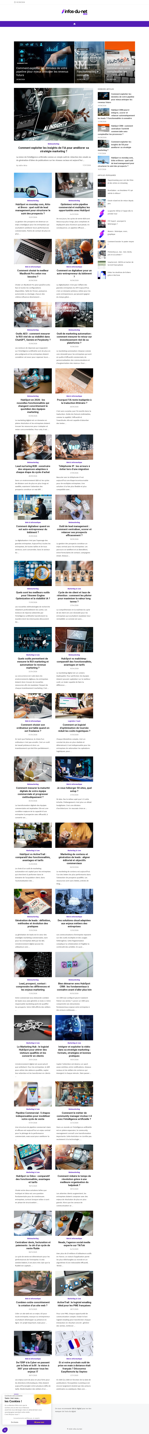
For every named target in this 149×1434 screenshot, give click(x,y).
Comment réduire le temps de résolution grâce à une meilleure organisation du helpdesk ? (74, 1180)
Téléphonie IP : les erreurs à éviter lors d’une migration (74, 467)
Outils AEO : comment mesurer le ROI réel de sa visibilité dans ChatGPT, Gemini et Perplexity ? (33, 337)
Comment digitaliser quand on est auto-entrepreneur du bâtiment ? (33, 529)
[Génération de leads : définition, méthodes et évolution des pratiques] (33, 901)
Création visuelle (105, 29)
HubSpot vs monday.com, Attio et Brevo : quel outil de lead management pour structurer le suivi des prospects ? (32, 209)
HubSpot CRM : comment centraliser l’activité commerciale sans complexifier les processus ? (115, 130)
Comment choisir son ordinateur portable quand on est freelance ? (33, 728)
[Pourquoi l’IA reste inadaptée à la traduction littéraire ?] (74, 381)
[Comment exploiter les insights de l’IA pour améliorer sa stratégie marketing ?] (53, 114)
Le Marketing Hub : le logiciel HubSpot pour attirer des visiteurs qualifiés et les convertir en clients (33, 1051)
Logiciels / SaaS (48, 29)
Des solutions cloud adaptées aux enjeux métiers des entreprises (74, 923)
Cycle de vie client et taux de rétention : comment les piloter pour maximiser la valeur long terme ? (74, 597)
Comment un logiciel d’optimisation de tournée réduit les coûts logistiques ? (74, 728)
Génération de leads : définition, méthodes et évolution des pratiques (33, 923)
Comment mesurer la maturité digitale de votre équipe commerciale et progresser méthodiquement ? (33, 792)
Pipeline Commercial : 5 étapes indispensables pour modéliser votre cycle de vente (33, 1116)
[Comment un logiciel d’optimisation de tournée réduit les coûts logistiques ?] (74, 706)
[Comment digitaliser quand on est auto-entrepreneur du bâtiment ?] (33, 507)
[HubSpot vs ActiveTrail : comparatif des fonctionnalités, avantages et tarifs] (33, 835)
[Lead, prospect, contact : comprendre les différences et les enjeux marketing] (33, 964)
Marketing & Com (78, 29)
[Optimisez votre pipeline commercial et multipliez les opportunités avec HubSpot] (74, 185)
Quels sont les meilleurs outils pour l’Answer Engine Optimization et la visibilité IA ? (33, 595)
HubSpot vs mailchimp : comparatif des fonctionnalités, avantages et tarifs (74, 662)
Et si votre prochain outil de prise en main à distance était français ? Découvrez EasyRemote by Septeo (74, 1367)
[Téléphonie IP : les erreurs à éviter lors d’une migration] (74, 447)
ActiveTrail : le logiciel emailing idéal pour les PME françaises (74, 1304)
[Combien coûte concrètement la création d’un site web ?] (33, 1283)
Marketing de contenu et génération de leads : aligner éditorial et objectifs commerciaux (74, 858)
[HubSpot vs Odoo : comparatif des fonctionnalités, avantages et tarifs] (33, 1157)
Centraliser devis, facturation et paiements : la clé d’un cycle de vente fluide (33, 1245)
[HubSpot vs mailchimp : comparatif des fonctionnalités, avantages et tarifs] (74, 639)
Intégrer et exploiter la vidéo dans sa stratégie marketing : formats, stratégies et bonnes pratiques (74, 1051)
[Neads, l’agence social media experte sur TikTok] (74, 1223)
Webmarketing (33, 29)
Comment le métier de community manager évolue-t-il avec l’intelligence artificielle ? (74, 1116)
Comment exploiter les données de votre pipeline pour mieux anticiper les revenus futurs (116, 98)
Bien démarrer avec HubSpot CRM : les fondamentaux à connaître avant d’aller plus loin (74, 987)
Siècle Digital (76, 1409)
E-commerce (63, 29)
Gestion (91, 29)
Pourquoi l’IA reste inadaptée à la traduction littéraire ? (74, 401)
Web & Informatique (123, 29)
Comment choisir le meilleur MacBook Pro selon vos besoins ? (33, 274)
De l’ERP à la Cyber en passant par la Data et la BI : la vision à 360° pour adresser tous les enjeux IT (33, 1367)
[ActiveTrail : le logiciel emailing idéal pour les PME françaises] (74, 1283)
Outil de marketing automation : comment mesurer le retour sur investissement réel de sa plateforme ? (74, 338)
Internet (20, 29)
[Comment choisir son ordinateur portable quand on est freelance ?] (33, 706)
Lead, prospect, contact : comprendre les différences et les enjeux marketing (33, 987)
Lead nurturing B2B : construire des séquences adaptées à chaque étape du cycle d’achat (32, 469)
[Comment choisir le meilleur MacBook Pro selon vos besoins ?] (33, 251)
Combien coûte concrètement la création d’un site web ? (33, 1304)
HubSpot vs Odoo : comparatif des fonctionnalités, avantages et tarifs (33, 1179)
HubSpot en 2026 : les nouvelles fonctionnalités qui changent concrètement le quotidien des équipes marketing (33, 406)
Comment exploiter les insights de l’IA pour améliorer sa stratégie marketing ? (53, 149)
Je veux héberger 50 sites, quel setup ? (74, 789)
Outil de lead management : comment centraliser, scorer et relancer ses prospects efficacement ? (74, 531)
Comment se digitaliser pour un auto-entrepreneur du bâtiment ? (74, 274)
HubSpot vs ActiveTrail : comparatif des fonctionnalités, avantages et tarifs (32, 857)
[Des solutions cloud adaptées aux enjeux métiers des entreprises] (74, 901)
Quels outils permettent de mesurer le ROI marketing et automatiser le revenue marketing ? (33, 663)
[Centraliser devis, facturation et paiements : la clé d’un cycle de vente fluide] (33, 1223)
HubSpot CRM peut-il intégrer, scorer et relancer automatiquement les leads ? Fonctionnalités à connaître (116, 114)
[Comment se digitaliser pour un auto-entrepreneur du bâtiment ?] (74, 251)
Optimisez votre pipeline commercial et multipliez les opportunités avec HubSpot (74, 207)
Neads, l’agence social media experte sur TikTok (74, 1244)
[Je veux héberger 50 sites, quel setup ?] (74, 769)
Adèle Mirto (23, 166)
